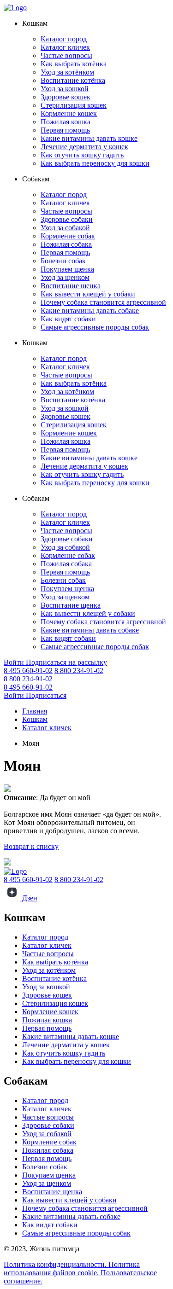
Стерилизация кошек (74, 105)
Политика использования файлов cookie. (72, 1268)
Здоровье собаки (67, 219)
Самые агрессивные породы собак (95, 327)
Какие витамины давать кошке (89, 138)
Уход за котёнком (67, 72)
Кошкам (35, 719)
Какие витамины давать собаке (90, 310)
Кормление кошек (69, 113)
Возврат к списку (31, 846)
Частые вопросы (66, 55)
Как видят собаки (68, 319)
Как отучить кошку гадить (82, 155)
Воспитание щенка (71, 286)
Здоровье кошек (65, 97)
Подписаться (46, 695)
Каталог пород (64, 39)
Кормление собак (68, 236)
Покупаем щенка (67, 269)
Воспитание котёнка (73, 80)
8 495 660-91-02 (28, 670)
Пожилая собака (66, 244)
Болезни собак (63, 261)
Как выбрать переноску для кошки (95, 163)
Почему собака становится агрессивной (103, 302)
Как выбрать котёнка (74, 64)
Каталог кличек (65, 47)
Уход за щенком (65, 277)
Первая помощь (65, 130)
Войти (15, 662)
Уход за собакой (65, 228)
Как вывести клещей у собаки (88, 294)
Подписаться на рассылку (66, 662)
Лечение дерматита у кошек (84, 147)
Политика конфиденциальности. (56, 1264)
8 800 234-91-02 (78, 670)
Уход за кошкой (65, 89)
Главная (34, 711)
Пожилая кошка (65, 122)
